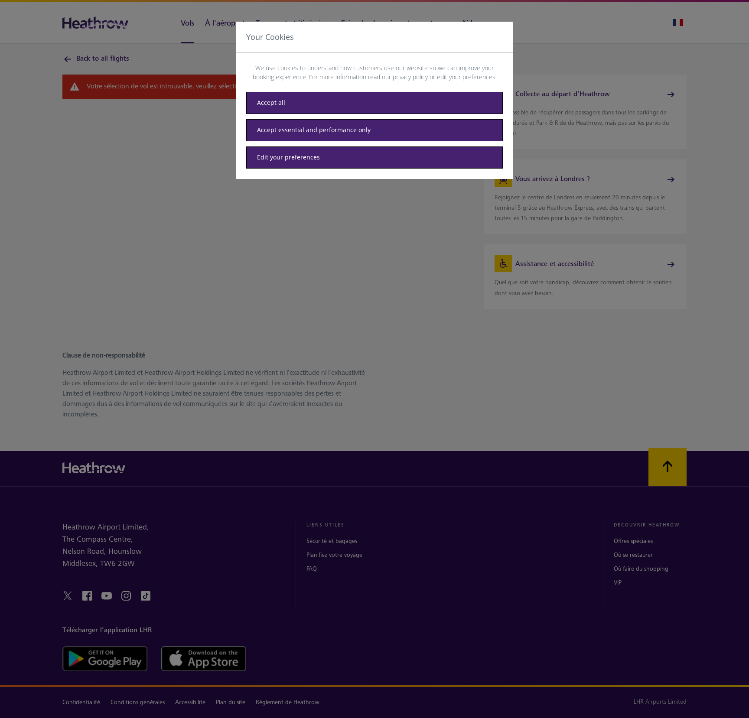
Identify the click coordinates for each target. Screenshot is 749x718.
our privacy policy (405, 77)
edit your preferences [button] (466, 77)
